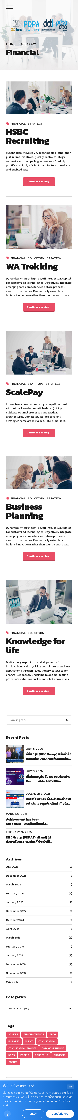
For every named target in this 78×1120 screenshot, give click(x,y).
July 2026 (12, 867)
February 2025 (15, 893)
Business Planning (24, 511)
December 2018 (16, 964)
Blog (53, 1034)
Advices (13, 1034)
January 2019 (14, 955)
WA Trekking (32, 266)
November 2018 (16, 973)
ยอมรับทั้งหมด (60, 1114)
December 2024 (16, 911)
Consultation (46, 1041)
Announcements (34, 1034)
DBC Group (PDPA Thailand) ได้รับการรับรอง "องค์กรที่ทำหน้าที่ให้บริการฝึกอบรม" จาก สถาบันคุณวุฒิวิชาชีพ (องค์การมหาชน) (29, 839)
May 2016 (12, 982)
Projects (60, 1055)
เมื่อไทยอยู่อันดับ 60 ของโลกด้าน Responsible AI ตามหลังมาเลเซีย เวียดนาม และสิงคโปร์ (48, 778)
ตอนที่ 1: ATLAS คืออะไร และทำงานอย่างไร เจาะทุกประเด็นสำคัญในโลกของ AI (48, 801)
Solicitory (36, 258)
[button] (13, 227)
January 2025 (15, 902)
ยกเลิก (33, 1114)
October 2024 (15, 920)
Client (29, 1041)
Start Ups (36, 384)
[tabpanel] (39, 227)
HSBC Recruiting (27, 136)
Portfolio (41, 1055)
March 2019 (13, 938)
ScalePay (24, 392)
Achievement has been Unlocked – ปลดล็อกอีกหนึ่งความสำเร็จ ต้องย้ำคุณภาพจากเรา (29, 821)
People (24, 1055)
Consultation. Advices (22, 1048)
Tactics (13, 1062)
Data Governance (53, 1048)
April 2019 (12, 929)
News (11, 1055)
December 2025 (16, 876)
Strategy (35, 124)
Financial (18, 124)
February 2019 (15, 947)
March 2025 (13, 884)
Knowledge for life (35, 645)
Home (11, 44)
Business (13, 1041)
